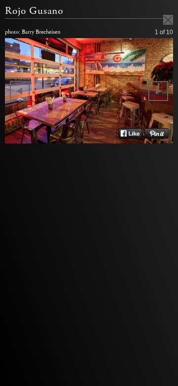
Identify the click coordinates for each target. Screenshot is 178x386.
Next (158, 91)
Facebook (130, 133)
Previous (20, 91)
